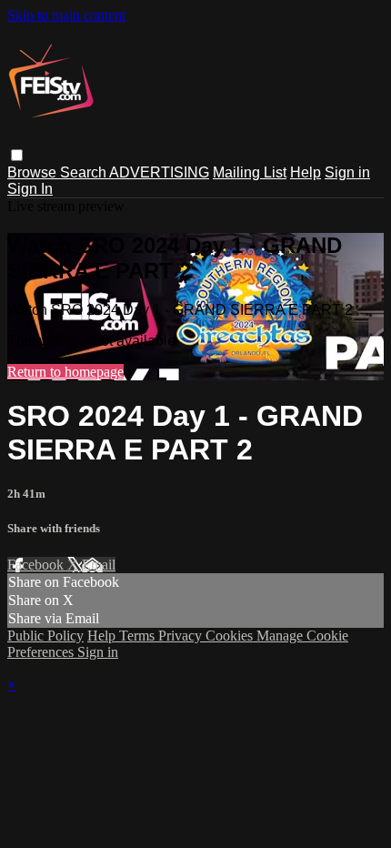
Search (84, 172)
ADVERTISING (159, 172)
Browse (33, 172)
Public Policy (45, 635)
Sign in (347, 172)
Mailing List (249, 172)
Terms (138, 635)
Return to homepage (65, 371)
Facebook (37, 564)
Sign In (30, 189)
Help (305, 172)
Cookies (231, 635)
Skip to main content (66, 15)
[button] (17, 155)
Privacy (182, 635)
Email (98, 564)
